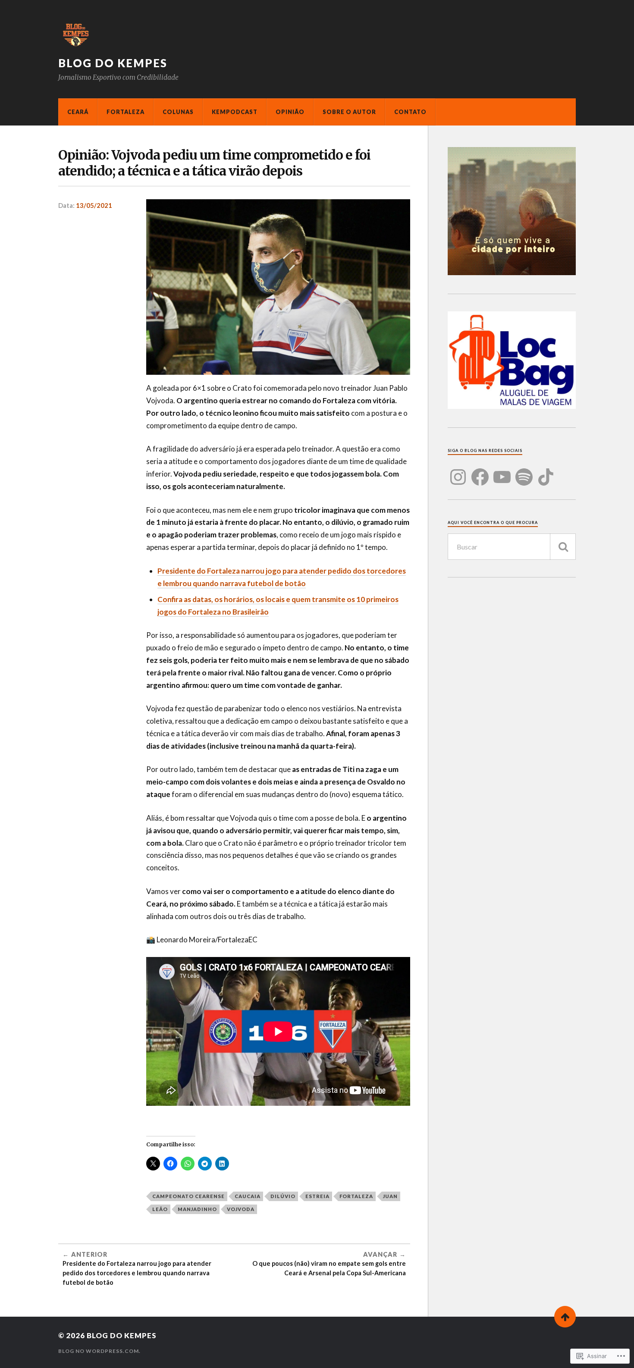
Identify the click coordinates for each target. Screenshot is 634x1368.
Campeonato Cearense (188, 1196)
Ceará (77, 111)
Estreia (317, 1196)
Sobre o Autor (349, 111)
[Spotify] (524, 471)
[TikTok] (546, 471)
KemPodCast (234, 111)
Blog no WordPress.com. (99, 1351)
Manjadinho (197, 1209)
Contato (410, 111)
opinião (290, 111)
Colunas (178, 111)
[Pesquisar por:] (512, 546)
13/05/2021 (94, 205)
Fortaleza (125, 111)
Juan (390, 1196)
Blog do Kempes (112, 62)
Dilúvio (282, 1196)
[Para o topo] (565, 1316)
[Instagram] (458, 471)
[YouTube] (502, 471)
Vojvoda (240, 1209)
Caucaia (248, 1196)
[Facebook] (480, 471)
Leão (160, 1209)
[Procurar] (563, 546)
